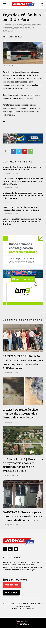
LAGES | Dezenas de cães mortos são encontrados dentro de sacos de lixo (20, 413)
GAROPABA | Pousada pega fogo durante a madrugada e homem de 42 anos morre (22, 516)
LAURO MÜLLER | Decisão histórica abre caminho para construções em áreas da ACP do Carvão (23, 181)
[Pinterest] (24, 151)
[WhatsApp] (30, 151)
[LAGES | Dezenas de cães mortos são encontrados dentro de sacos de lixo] (23, 391)
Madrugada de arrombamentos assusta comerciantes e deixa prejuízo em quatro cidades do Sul (23, 195)
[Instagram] (10, 549)
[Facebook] (13, 151)
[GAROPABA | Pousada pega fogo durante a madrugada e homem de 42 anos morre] (23, 494)
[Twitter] (19, 151)
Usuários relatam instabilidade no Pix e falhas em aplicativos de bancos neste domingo (23, 221)
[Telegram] (16, 549)
